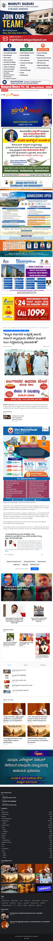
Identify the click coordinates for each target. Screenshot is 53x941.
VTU (15, 905)
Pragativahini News (30, 561)
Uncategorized (5, 848)
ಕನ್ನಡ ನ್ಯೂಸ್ (17, 564)
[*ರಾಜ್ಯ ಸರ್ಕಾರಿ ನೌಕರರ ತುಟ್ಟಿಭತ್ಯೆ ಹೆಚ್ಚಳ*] (7, 677)
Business (4, 816)
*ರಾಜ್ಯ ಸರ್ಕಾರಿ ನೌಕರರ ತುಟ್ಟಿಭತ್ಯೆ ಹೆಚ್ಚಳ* (19, 675)
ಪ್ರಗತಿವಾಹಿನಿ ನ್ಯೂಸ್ (35, 564)
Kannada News (7, 330)
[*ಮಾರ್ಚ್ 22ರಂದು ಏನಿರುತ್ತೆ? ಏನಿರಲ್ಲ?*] (7, 682)
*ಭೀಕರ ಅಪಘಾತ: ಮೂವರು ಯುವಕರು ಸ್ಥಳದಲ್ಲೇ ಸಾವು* (18, 90)
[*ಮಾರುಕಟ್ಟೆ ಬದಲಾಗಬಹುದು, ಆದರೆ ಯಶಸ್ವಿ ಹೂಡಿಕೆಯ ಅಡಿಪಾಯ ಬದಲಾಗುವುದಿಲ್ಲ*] (14, 731)
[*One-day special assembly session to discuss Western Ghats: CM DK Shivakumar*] (38, 709)
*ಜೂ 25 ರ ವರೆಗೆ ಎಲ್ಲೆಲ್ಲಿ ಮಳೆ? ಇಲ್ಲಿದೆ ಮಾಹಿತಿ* (20, 690)
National (4, 835)
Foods (4, 853)
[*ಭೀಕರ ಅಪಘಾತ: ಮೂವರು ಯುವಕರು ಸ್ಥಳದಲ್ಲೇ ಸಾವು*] (43, 878)
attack (21, 900)
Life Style (4, 833)
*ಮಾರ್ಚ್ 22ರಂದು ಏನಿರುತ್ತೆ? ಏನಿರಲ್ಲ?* (19, 680)
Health (4, 823)
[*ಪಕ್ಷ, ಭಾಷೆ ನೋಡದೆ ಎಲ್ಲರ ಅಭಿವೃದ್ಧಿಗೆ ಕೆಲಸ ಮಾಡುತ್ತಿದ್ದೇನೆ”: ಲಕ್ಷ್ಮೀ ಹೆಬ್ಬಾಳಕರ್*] (26, 637)
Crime (4, 829)
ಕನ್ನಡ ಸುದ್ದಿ (25, 564)
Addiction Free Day (5, 900)
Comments (43, 665)
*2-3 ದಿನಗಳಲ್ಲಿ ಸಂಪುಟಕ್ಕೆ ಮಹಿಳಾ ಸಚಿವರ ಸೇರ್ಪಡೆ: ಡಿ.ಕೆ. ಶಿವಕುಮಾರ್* (42, 656)
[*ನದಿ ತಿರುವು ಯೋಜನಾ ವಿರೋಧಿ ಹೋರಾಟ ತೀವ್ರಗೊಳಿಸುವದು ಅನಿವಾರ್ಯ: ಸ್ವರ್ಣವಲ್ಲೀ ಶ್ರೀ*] (7, 417)
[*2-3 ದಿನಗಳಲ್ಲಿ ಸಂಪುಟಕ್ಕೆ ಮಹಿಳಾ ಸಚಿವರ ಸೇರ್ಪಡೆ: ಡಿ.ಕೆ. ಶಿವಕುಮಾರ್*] (43, 643)
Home (5, 327)
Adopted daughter (14, 900)
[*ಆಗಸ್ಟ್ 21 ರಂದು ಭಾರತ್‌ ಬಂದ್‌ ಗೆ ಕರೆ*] (7, 671)
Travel (4, 857)
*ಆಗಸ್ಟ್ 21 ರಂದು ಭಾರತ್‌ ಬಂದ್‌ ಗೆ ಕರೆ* (19, 670)
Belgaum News (5, 814)
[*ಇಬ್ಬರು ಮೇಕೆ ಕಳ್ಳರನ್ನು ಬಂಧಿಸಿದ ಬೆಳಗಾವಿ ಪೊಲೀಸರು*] (43, 888)
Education (5, 831)
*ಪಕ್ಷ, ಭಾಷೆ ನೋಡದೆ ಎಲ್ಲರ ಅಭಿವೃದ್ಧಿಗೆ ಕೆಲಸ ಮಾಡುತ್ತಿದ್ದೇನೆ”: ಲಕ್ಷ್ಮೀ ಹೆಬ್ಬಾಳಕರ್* (26, 644)
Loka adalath (26, 902)
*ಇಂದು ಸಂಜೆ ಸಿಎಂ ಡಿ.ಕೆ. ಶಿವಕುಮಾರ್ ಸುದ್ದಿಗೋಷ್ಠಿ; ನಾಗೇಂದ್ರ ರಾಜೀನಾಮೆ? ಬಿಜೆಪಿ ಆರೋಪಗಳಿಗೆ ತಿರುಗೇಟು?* (10, 644)
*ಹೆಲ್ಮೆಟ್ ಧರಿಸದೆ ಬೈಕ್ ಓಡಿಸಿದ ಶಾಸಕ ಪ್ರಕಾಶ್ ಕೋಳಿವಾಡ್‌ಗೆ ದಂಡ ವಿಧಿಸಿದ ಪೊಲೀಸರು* (17, 587)
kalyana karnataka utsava (14, 561)
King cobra (20, 902)
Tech (3, 846)
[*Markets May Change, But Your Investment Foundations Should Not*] (38, 731)
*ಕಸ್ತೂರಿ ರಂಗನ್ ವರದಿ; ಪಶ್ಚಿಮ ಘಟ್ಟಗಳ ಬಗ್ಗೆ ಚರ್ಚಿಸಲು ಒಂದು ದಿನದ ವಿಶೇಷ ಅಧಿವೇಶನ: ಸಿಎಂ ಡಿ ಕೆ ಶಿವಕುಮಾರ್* (13, 719)
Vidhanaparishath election (7, 905)
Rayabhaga (42, 902)
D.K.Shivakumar (45, 900)
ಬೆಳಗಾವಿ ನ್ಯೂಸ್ (38, 905)
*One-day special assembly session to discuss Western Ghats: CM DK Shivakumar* (37, 719)
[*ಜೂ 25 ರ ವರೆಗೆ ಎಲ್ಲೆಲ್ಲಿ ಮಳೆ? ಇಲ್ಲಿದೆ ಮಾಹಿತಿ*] (7, 692)
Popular (9, 665)
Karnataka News (15, 330)
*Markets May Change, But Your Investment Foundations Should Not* (37, 740)
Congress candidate (36, 900)
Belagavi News (5, 812)
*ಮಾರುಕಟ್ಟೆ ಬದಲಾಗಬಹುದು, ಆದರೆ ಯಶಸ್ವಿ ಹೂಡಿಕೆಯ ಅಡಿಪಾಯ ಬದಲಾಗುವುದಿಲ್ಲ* (12, 740)
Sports (3, 844)
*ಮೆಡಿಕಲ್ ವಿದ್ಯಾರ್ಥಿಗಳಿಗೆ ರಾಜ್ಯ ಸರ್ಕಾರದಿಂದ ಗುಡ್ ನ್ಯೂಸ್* (22, 685)
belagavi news (27, 900)
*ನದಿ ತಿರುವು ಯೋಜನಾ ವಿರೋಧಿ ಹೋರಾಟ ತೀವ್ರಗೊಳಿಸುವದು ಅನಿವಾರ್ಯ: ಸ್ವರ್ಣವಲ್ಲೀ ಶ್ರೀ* (18, 417)
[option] (26, 587)
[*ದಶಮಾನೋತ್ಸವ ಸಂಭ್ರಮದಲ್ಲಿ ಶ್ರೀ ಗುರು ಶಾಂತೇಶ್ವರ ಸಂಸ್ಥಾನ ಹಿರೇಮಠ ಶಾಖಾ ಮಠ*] (9, 888)
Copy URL (34, 568)
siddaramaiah (42, 561)
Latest (9, 327)
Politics (26, 330)
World (3, 850)
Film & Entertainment (6, 818)
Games (4, 855)
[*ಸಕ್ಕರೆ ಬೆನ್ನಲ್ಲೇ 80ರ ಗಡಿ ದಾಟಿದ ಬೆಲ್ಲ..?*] (26, 888)
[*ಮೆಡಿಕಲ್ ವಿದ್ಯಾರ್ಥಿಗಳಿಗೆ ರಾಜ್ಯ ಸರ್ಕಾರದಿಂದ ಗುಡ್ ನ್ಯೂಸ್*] (7, 687)
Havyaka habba (5, 902)
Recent (25, 665)
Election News (6, 840)
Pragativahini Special (6, 842)
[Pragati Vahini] (12, 95)
